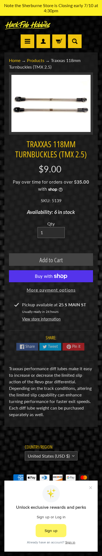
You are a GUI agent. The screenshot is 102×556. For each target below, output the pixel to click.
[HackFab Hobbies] (27, 25)
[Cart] (59, 41)
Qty (51, 223)
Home (14, 60)
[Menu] (27, 41)
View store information (41, 319)
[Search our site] (75, 41)
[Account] (43, 41)
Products (35, 60)
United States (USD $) (49, 455)
